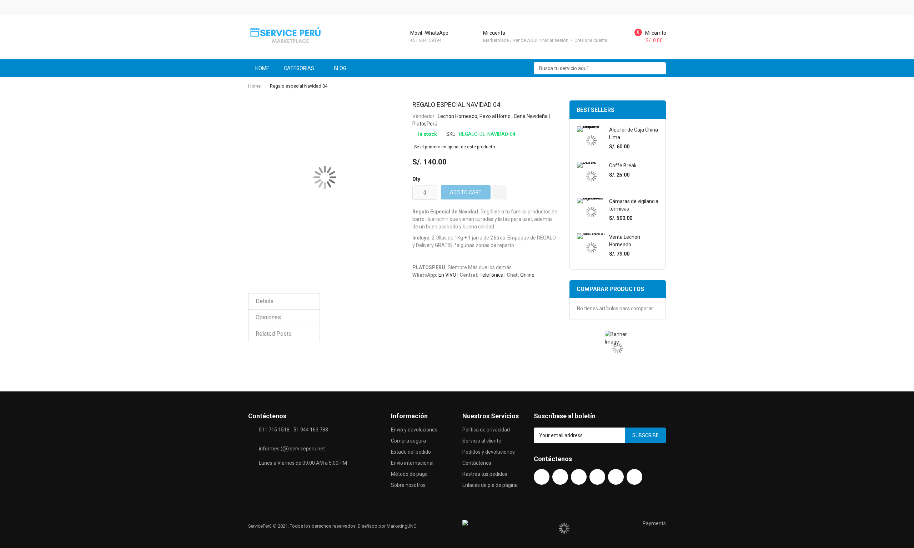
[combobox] (600, 68)
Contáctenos (476, 463)
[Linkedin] (616, 477)
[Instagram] (597, 477)
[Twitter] (579, 477)
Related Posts (274, 333)
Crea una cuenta (590, 40)
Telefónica (491, 275)
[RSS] (634, 477)
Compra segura (408, 441)
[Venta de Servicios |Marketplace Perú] (287, 35)
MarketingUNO (402, 526)
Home (254, 86)
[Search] (658, 68)
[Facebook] (541, 477)
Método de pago (409, 474)
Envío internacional (412, 463)
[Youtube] (560, 477)
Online (527, 275)
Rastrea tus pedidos (484, 474)
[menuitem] (343, 68)
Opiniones (268, 317)
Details (264, 301)
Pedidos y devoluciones (488, 452)
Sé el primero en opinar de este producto (454, 146)
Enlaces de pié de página (490, 485)
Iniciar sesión (555, 40)
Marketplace (496, 40)
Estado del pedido (411, 452)
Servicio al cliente (481, 441)
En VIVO (447, 275)
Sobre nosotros (408, 485)
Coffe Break (623, 165)
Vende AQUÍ (525, 40)
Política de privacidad (486, 430)
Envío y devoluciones (414, 430)
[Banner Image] (617, 348)
